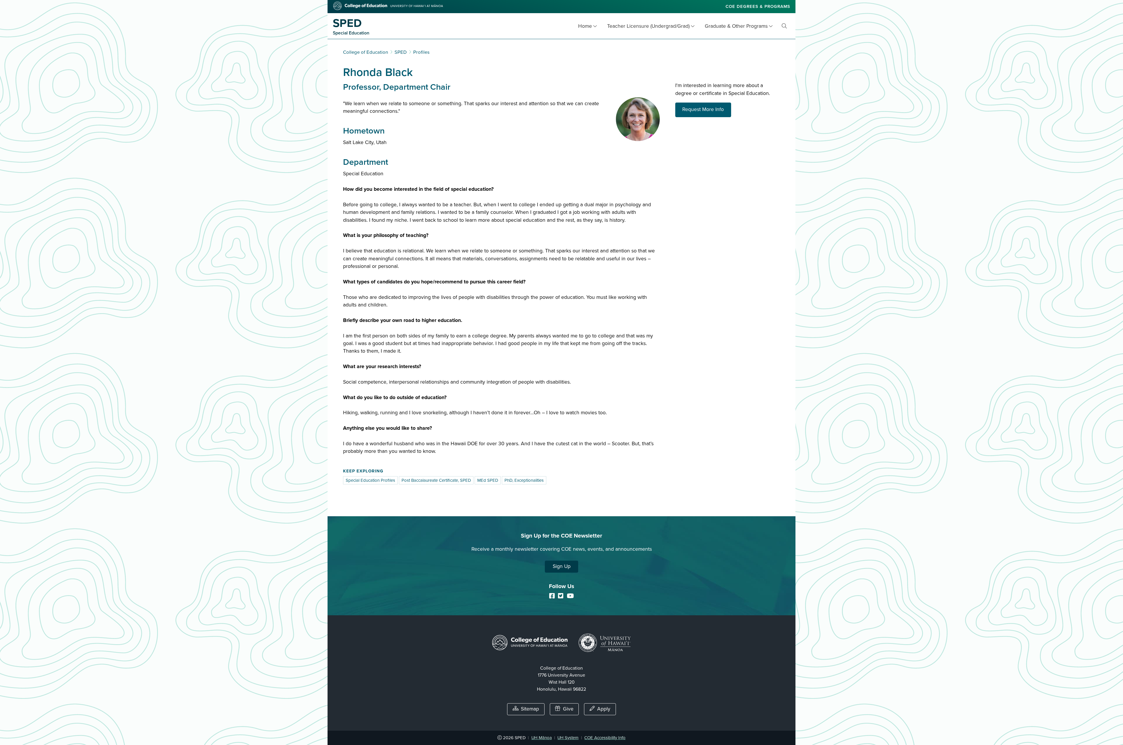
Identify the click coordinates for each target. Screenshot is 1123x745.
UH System (567, 737)
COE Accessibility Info (605, 737)
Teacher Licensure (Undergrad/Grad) (648, 26)
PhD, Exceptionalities (524, 480)
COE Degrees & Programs (758, 6)
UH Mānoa (541, 737)
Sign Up (562, 566)
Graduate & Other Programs (736, 26)
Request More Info (706, 109)
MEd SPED (487, 480)
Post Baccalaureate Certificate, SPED (436, 480)
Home (585, 26)
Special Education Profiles (370, 480)
